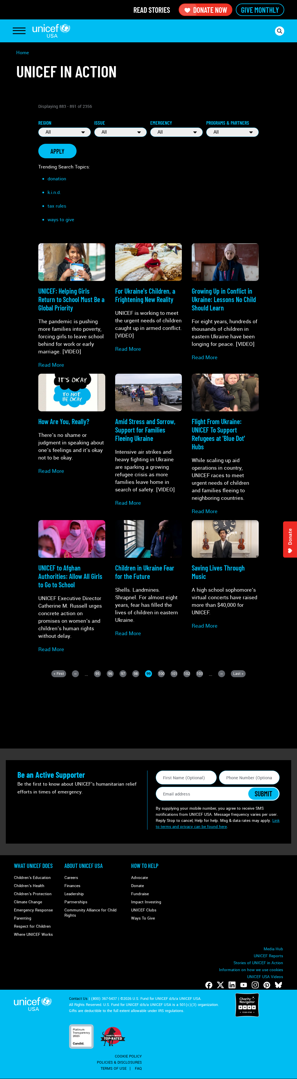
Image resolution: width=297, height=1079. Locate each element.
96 (111, 674)
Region (44, 122)
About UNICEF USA (83, 865)
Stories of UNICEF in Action (258, 963)
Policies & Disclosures (119, 1062)
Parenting (22, 918)
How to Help (144, 865)
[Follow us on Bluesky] (278, 985)
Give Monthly (260, 9)
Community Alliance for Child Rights (90, 912)
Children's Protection (33, 894)
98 (136, 674)
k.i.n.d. (54, 192)
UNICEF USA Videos (265, 977)
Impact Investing (146, 902)
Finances (72, 886)
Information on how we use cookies (251, 970)
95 (98, 674)
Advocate (139, 877)
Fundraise (140, 894)
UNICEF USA (51, 31)
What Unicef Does (33, 865)
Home (22, 52)
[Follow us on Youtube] (243, 985)
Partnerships (75, 902)
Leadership (74, 894)
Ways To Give (143, 918)
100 (161, 674)
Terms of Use (113, 1068)
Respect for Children (32, 926)
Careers (71, 877)
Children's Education (32, 877)
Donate (137, 886)
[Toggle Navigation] (19, 31)
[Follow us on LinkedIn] (232, 985)
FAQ (138, 1068)
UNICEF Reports (268, 956)
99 (149, 674)
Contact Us (78, 998)
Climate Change (28, 902)
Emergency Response (33, 910)
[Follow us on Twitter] (220, 985)
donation (57, 178)
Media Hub (273, 949)
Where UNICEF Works (33, 934)
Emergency (161, 122)
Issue (99, 122)
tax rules (57, 206)
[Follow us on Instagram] (255, 985)
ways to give (61, 219)
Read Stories (151, 9)
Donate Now (210, 9)
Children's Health (29, 886)
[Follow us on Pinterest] (266, 985)
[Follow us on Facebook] (208, 985)
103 (200, 674)
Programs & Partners (227, 122)
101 (174, 674)
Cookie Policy (128, 1056)
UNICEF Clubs (143, 910)
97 (123, 674)
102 (187, 674)
